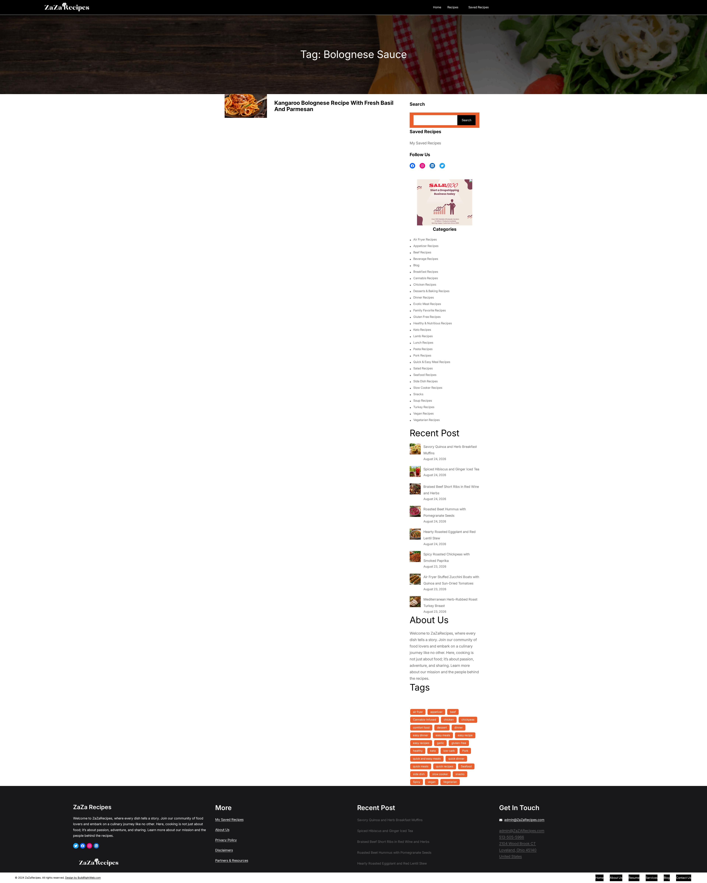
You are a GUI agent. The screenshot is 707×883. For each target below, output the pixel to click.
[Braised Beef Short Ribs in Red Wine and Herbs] (415, 489)
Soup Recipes (422, 400)
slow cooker (440, 774)
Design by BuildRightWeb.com (83, 877)
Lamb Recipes (423, 336)
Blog (416, 265)
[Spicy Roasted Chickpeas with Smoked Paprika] (415, 557)
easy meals (443, 735)
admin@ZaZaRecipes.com (524, 820)
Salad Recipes (423, 368)
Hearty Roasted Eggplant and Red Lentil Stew (392, 863)
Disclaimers (224, 850)
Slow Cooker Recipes (427, 387)
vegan (432, 782)
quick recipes (444, 766)
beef (453, 712)
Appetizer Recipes (425, 246)
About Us (222, 830)
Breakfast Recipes (425, 271)
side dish (419, 774)
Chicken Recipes (424, 284)
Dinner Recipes (423, 297)
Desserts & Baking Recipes (431, 291)
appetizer (436, 712)
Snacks (418, 394)
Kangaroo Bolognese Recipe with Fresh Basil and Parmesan (333, 106)
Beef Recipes (422, 252)
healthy (418, 750)
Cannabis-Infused (424, 719)
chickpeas (467, 719)
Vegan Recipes (423, 413)
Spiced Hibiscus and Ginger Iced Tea (451, 469)
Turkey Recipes (423, 407)
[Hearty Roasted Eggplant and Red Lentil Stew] (415, 535)
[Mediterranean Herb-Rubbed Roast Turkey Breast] (415, 602)
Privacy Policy (226, 840)
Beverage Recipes (425, 259)
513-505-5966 (511, 837)
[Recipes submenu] (461, 7)
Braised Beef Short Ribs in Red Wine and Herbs (393, 842)
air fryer (418, 712)
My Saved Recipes (425, 143)
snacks (460, 774)
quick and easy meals (427, 758)
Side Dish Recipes (425, 381)
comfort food (421, 727)
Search (466, 120)
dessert (442, 727)
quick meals (420, 766)
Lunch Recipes (423, 342)
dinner (458, 727)
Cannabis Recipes (425, 278)
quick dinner (456, 758)
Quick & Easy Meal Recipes (431, 362)
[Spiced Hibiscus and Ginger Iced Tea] (415, 472)
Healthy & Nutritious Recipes (432, 323)
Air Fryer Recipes (425, 239)
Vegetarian (450, 782)
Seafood (466, 766)
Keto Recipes (422, 329)
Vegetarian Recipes (426, 420)
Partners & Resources (231, 860)
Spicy (416, 782)
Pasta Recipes (422, 349)
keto (433, 750)
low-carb (449, 750)
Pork (465, 750)
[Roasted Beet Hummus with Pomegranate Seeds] (415, 512)
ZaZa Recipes (92, 807)
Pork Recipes (422, 355)
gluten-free (458, 743)
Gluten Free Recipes (427, 317)
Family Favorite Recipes (429, 310)
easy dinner (420, 735)
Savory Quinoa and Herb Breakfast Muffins (390, 820)
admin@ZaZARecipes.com (521, 830)
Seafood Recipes (424, 375)
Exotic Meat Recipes (427, 304)
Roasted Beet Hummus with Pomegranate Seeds (394, 852)
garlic (440, 743)
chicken (449, 719)
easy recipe (465, 735)
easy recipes (421, 743)
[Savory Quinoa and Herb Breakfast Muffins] (415, 449)
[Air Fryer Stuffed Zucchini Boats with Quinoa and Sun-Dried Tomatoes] (415, 580)
